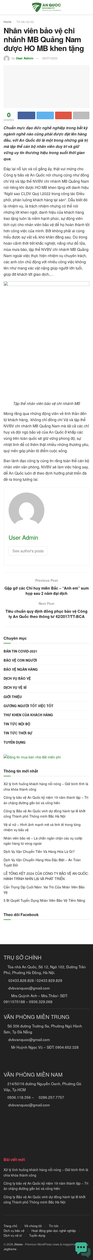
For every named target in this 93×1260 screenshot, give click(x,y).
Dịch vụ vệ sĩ (15, 687)
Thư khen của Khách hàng (28, 714)
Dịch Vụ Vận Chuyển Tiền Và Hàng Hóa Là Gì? (39, 851)
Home (7, 22)
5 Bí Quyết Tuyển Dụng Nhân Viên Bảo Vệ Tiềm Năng (44, 900)
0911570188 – (16, 1001)
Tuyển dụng (15, 742)
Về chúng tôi (33, 1226)
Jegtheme (10, 1249)
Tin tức (54, 1226)
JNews (18, 1244)
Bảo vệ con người (20, 660)
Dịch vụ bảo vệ (17, 678)
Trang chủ (10, 1226)
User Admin (24, 58)
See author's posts (28, 551)
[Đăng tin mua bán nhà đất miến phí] (32, 756)
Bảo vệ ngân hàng (21, 669)
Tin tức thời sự (18, 733)
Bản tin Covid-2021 (20, 651)
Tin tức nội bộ (25, 22)
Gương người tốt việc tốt (28, 705)
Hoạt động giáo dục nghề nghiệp (53, 1230)
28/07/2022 (49, 58)
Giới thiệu (13, 696)
